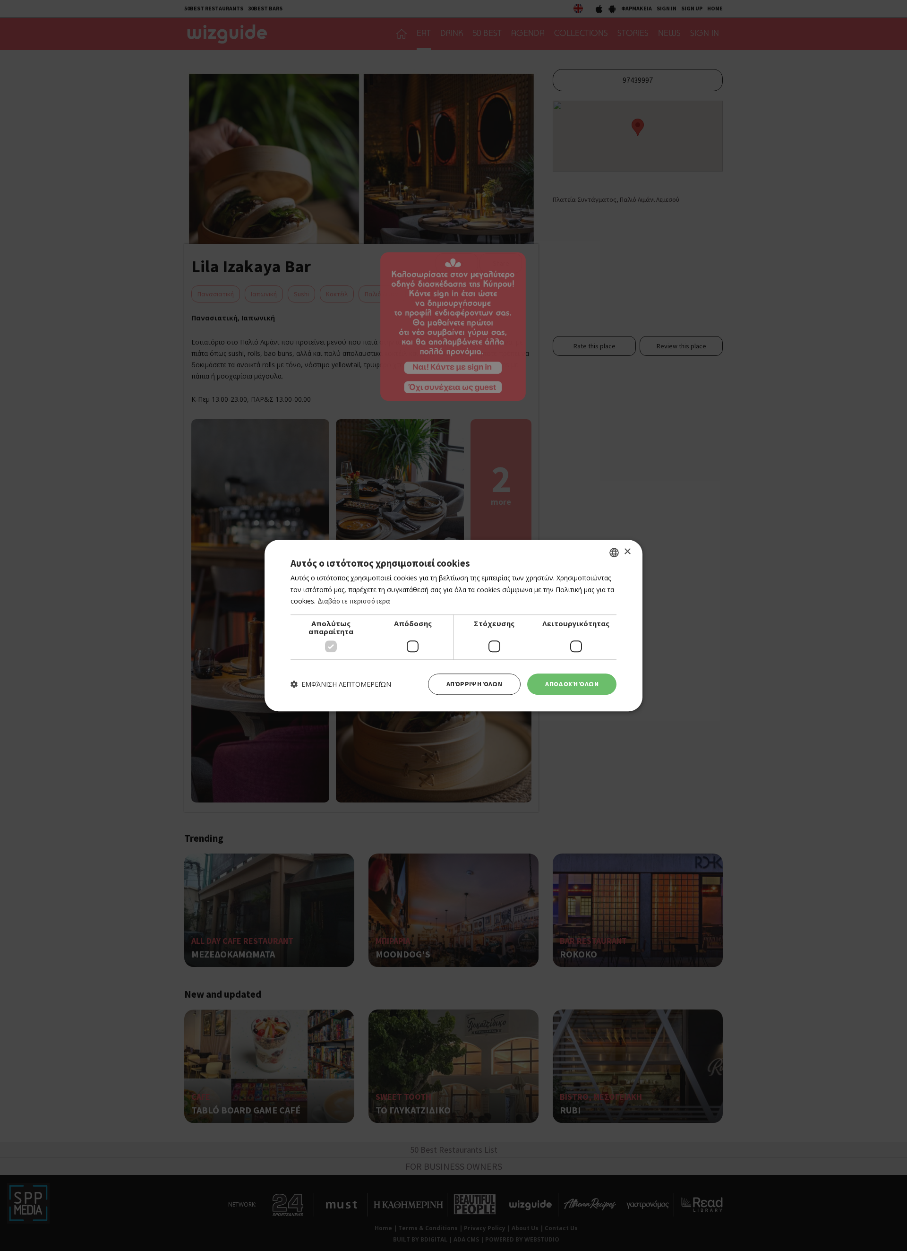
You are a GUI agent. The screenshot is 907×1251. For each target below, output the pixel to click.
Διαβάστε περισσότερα (353, 601)
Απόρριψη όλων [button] (474, 684)
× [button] (627, 551)
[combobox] (614, 552)
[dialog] (453, 625)
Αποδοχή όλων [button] (572, 684)
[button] (341, 684)
